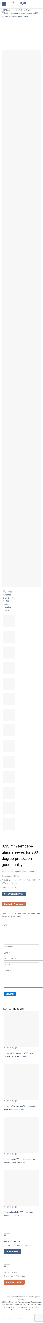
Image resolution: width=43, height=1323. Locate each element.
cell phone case (33, 913)
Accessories (13, 10)
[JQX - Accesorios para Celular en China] (21, 4)
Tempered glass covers (11, 916)
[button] (4, 4)
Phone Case (25, 10)
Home (4, 10)
